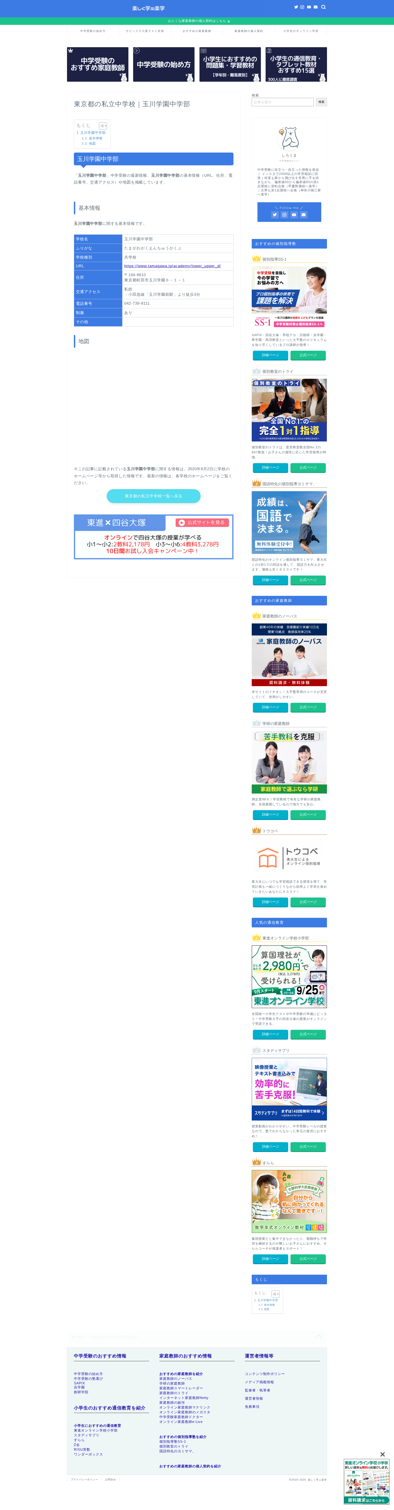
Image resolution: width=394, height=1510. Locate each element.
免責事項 (252, 1407)
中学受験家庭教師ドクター (181, 1417)
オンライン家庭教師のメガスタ (184, 1412)
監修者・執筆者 (257, 1390)
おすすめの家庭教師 (197, 31)
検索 (255, 95)
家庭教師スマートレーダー (181, 1388)
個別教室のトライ (174, 1446)
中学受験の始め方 (93, 31)
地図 (92, 143)
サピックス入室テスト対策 (145, 31)
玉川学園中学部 (93, 133)
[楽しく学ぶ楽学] (197, 16)
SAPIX (79, 1383)
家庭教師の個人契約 (249, 31)
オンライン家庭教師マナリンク (184, 1407)
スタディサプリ (86, 1435)
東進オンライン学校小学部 (96, 1430)
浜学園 (79, 1387)
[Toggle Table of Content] (101, 126)
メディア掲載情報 (259, 1382)
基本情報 (96, 138)
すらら (79, 1440)
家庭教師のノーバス (175, 1378)
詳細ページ (270, 355)
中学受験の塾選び (88, 1378)
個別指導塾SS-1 (172, 1441)
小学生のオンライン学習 (301, 31)
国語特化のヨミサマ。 (177, 1451)
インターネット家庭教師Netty (184, 1398)
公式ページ (308, 355)
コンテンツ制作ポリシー (265, 1374)
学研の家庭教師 (172, 1383)
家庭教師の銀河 (172, 1402)
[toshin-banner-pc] (366, 1482)
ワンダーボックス (88, 1454)
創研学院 (81, 1392)
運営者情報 (254, 1399)
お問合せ (110, 1479)
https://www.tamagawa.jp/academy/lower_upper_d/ (172, 266)
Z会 (77, 1445)
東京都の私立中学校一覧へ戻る (153, 496)
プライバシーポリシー (84, 1479)
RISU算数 (82, 1450)
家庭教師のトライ (174, 1393)
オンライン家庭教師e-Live (181, 1422)
